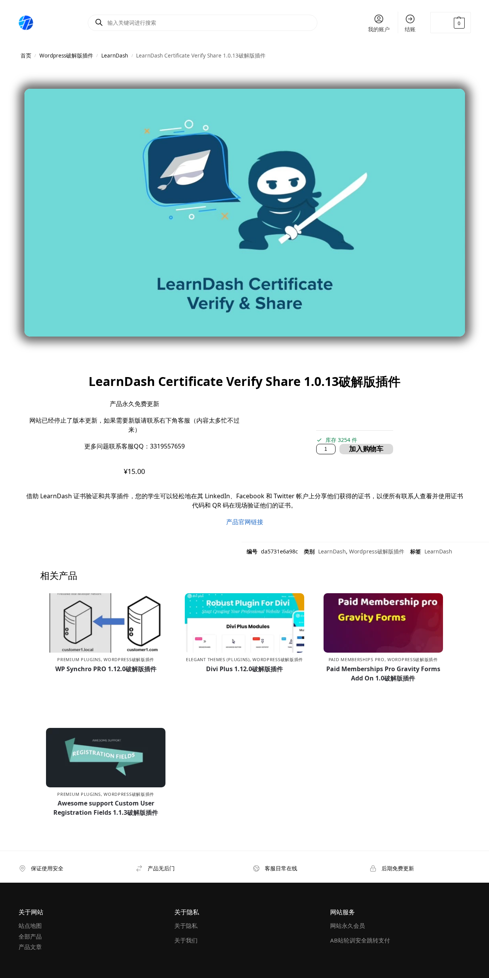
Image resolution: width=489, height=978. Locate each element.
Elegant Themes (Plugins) (218, 659)
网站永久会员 (347, 925)
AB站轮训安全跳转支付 (360, 940)
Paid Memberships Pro (357, 659)
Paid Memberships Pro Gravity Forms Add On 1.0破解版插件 (383, 673)
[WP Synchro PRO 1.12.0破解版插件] (105, 623)
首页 (25, 55)
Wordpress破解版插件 (66, 55)
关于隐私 (186, 925)
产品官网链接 (244, 522)
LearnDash (114, 55)
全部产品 (30, 936)
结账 (410, 29)
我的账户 (379, 29)
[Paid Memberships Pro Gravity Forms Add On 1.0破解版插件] (383, 623)
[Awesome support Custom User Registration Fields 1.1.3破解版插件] (105, 757)
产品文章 (30, 947)
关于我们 (186, 940)
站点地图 (30, 925)
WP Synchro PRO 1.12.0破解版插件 (106, 669)
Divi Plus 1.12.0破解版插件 (244, 669)
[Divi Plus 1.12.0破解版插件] (244, 623)
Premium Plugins (79, 659)
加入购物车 (366, 449)
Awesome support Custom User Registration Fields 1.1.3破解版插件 (105, 808)
